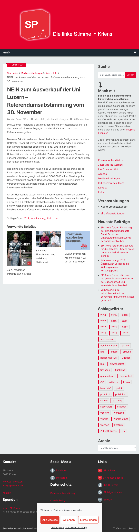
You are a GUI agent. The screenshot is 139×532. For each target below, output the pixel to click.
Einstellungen (88, 519)
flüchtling (120, 369)
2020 (103, 327)
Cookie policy (57, 527)
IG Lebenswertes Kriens (111, 183)
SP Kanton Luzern (112, 477)
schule (103, 400)
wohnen (104, 424)
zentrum (118, 424)
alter (102, 351)
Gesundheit (126, 376)
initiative (113, 382)
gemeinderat (107, 376)
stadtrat (121, 406)
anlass (114, 351)
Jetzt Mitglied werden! (110, 164)
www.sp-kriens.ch (13, 481)
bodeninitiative (108, 357)
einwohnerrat (117, 363)
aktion (125, 345)
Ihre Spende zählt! (108, 169)
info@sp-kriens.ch (13, 485)
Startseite (12, 73)
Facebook (61, 470)
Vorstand (119, 412)
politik (119, 388)
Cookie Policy (57, 500)
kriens (126, 382)
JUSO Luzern (110, 484)
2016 (125, 315)
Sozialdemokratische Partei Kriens (21, 528)
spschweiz (106, 406)
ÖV (123, 431)
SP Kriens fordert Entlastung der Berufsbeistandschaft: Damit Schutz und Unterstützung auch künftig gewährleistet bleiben (116, 234)
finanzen (105, 369)
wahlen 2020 (121, 418)
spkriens (117, 400)
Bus (102, 363)
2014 (26, 218)
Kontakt (102, 187)
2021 (114, 327)
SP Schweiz (109, 470)
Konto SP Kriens (11, 508)
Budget (126, 357)
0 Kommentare (82, 119)
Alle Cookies (50, 519)
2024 (114, 333)
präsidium (120, 394)
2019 (124, 321)
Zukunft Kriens (108, 431)
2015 (114, 315)
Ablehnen (69, 519)
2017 (103, 321)
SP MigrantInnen (112, 492)
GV (102, 382)
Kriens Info (51, 73)
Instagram (61, 477)
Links (101, 192)
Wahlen (104, 418)
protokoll (105, 394)
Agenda (102, 173)
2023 (103, 333)
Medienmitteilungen (32, 73)
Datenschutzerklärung (76, 527)
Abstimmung (38, 218)
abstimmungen (108, 345)
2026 (125, 333)
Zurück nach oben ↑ (124, 528)
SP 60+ (107, 499)
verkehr (104, 412)
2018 (114, 321)
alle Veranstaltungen (113, 213)
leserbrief (105, 388)
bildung (127, 351)
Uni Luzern (53, 218)
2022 (125, 327)
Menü (6, 52)
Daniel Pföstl (22, 119)
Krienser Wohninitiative (110, 160)
